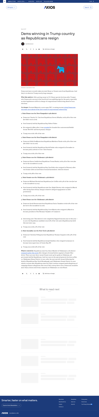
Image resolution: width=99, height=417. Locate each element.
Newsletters (12, 1)
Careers (60, 404)
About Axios (61, 399)
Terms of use (84, 401)
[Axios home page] (4, 1)
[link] (22, 49)
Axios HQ (73, 404)
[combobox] (22, 1)
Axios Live (39, 1)
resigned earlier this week (29, 253)
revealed (47, 127)
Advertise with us (62, 401)
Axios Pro (31, 1)
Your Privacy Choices (85, 404)
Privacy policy (84, 399)
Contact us (61, 406)
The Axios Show (48, 1)
